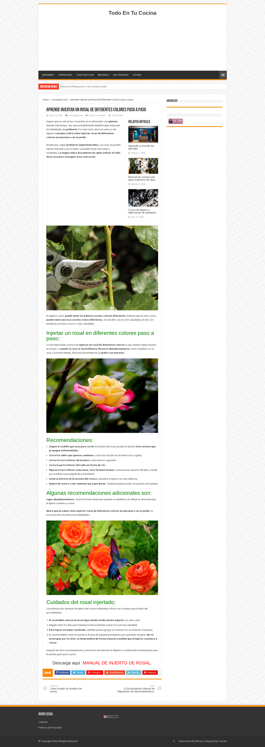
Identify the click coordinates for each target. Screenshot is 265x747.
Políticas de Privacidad (49, 727)
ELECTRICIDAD (121, 75)
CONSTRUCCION (85, 75)
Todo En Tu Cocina (132, 13)
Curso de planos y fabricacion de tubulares (142, 211)
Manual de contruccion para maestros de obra (141, 178)
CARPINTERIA (65, 75)
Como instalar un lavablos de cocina (66, 689)
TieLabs (223, 741)
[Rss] (174, 741)
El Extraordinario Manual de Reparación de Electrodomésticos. (136, 689)
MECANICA (103, 75)
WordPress (197, 741)
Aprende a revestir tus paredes (141, 147)
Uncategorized (59, 99)
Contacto (43, 722)
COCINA (136, 75)
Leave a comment (97, 115)
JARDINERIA (48, 75)
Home (46, 99)
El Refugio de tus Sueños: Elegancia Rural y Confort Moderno (90, 86)
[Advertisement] (132, 42)
